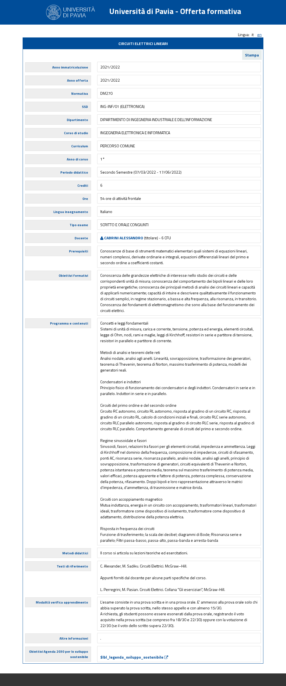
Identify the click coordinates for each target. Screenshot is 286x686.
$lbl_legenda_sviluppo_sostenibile (132, 657)
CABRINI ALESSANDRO (123, 238)
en (259, 34)
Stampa (252, 55)
